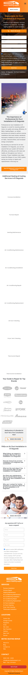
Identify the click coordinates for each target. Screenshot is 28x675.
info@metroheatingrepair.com (12, 660)
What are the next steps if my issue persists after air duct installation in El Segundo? (13, 469)
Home (3, 72)
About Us (6, 642)
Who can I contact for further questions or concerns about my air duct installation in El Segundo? (14, 486)
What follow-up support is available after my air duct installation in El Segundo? (12, 455)
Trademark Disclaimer (14, 673)
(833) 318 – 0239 (8, 658)
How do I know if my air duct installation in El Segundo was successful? (13, 462)
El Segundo (9, 72)
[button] (25, 3)
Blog (4, 645)
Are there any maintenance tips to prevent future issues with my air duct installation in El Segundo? (14, 478)
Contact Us (6, 647)
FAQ (4, 649)
